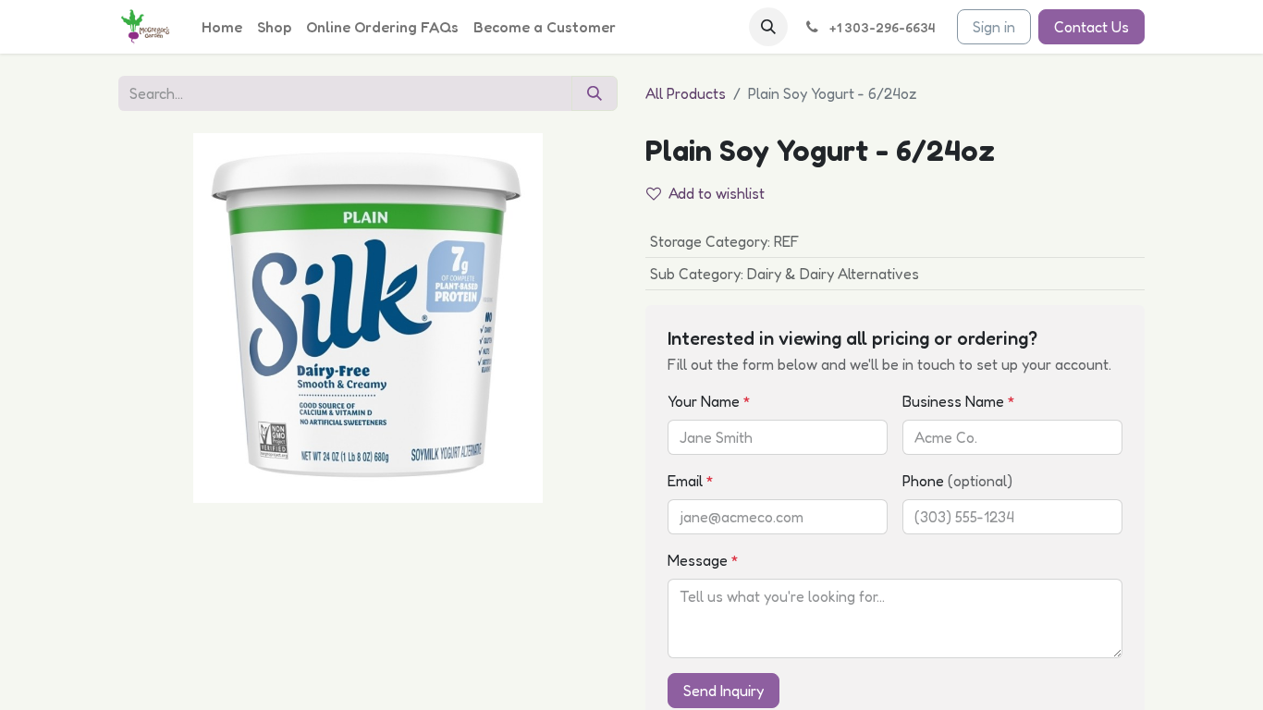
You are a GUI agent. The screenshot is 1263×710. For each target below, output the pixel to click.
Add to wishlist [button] (716, 193)
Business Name (958, 401)
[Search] (594, 93)
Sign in (994, 27)
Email (691, 480)
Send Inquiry (723, 690)
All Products (685, 93)
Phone (957, 480)
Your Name (709, 401)
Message (703, 560)
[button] (768, 26)
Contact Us (1091, 27)
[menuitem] (222, 26)
